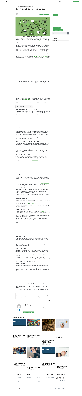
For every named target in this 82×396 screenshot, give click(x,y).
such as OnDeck (34, 135)
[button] (56, 1)
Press (18, 381)
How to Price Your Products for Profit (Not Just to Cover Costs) (19, 336)
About (18, 376)
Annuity (28, 376)
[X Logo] (60, 380)
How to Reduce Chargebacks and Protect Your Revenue (61, 367)
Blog (16, 6)
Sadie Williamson (28, 305)
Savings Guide (39, 377)
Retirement (38, 380)
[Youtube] (62, 380)
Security (18, 382)
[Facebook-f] (59, 380)
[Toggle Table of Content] (31, 106)
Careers (18, 378)
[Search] (68, 33)
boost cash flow (35, 160)
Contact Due (19, 377)
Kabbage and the (44, 183)
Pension (28, 378)
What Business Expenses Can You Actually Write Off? (62, 337)
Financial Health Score (50, 380)
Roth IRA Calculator (49, 378)
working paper (23, 80)
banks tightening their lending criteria (41, 56)
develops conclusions (45, 211)
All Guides (38, 381)
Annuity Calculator (49, 376)
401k (37, 376)
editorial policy (24, 295)
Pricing (18, 380)
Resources (60, 1)
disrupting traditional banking (39, 40)
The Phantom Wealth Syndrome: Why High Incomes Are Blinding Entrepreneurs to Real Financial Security (48, 342)
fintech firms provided (27, 99)
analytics (27, 203)
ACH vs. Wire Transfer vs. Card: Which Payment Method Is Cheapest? (48, 364)
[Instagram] (64, 380)
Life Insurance (29, 380)
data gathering (33, 203)
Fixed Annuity (29, 377)
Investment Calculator (50, 377)
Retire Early (38, 378)
